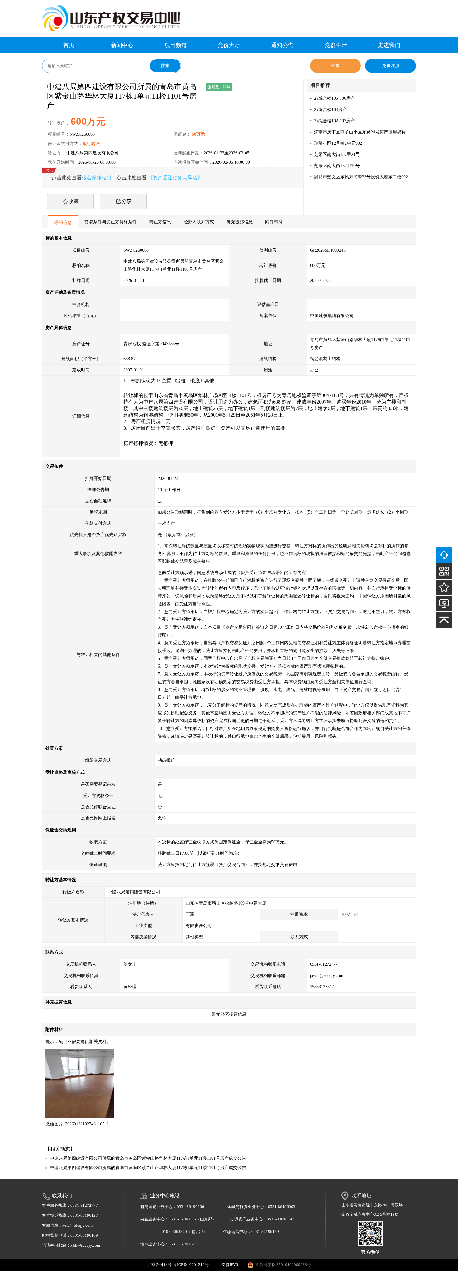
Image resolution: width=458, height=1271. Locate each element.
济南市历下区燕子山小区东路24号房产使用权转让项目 (363, 132)
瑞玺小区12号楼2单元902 (338, 143)
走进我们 (389, 45)
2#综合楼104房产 (330, 109)
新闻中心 (122, 45)
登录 (335, 65)
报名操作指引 (97, 177)
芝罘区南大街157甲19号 (337, 165)
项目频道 (176, 45)
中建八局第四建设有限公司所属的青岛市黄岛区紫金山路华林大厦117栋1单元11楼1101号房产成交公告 (148, 1158)
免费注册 (390, 65)
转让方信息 (160, 222)
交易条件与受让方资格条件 (110, 222)
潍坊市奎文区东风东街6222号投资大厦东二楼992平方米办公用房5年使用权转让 (363, 177)
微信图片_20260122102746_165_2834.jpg (79, 1124)
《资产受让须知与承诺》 (175, 177)
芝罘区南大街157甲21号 (337, 154)
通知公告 (282, 45)
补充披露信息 (240, 222)
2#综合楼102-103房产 (334, 120)
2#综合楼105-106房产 (334, 98)
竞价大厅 (229, 45)
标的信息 (63, 222)
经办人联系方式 (199, 222)
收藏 (74, 201)
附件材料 (274, 222)
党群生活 (336, 45)
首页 (68, 45)
